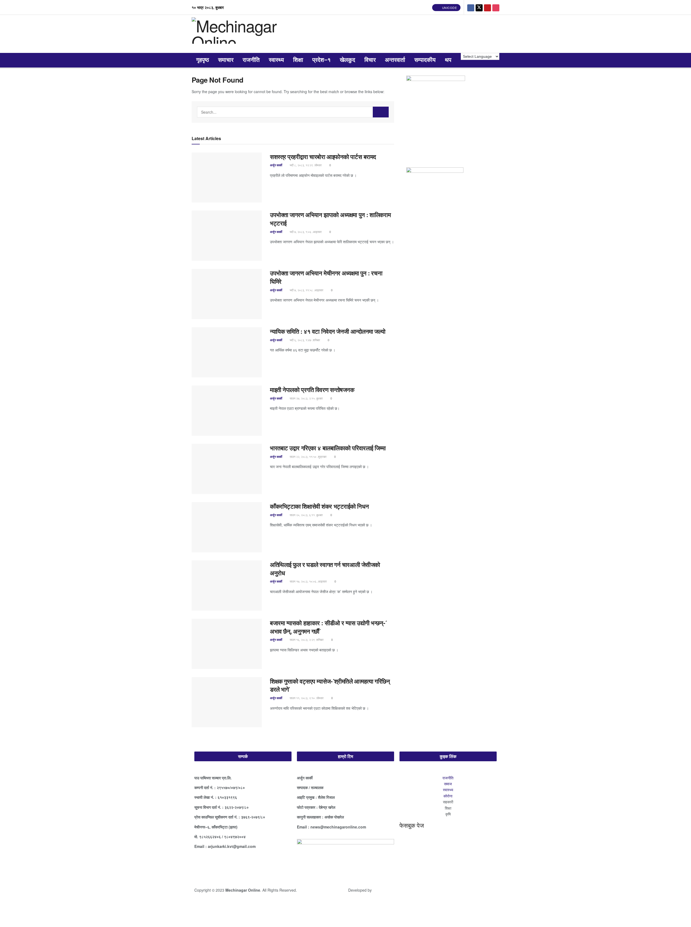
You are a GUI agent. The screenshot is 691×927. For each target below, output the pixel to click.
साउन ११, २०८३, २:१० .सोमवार (306, 698)
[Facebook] (201, 865)
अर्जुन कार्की (276, 165)
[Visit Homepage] (248, 33)
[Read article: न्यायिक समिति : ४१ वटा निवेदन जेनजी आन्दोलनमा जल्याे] (227, 352)
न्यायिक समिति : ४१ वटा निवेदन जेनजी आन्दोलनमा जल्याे (328, 331)
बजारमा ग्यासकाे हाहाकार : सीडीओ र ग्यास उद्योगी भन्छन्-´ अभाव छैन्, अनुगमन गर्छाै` (328, 626)
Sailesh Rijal (384, 890)
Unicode (449, 7)
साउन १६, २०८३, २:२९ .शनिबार (306, 639)
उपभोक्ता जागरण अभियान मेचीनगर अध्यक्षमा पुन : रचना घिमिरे (326, 277)
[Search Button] (381, 112)
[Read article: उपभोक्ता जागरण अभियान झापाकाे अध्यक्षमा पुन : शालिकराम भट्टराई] (227, 236)
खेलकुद (347, 60)
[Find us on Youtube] (487, 7)
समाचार (225, 60)
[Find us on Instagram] (495, 7)
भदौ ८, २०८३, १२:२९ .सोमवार (305, 165)
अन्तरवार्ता (395, 60)
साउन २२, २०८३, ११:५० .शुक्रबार (308, 456)
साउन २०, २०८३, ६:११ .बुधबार (306, 515)
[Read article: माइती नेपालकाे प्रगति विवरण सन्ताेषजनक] (227, 410)
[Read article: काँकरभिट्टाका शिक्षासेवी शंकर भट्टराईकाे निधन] (227, 527)
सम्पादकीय (425, 60)
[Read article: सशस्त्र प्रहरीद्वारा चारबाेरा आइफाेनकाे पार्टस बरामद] (227, 178)
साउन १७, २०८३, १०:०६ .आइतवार (308, 581)
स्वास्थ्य (276, 60)
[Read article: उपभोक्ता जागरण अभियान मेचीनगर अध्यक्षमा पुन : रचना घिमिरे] (227, 294)
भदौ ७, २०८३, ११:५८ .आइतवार (306, 290)
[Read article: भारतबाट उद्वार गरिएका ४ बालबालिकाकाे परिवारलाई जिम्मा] (227, 469)
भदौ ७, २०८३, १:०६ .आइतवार (305, 231)
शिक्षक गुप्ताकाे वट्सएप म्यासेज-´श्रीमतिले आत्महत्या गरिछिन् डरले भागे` (330, 685)
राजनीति (251, 60)
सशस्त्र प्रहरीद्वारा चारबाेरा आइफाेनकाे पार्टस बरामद (323, 156)
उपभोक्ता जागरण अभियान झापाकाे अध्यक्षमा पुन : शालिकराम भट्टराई (330, 218)
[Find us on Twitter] (479, 7)
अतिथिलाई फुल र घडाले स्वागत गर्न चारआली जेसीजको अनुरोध (325, 568)
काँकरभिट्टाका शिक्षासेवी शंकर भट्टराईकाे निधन (319, 506)
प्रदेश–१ (321, 60)
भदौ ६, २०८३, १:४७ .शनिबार (304, 340)
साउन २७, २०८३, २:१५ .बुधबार (306, 398)
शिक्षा (298, 60)
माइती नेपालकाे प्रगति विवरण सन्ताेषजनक (312, 389)
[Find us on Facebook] (470, 7)
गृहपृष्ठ (202, 60)
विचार (370, 60)
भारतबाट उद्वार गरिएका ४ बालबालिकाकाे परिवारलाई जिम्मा (328, 448)
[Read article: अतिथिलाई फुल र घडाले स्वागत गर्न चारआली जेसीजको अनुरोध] (227, 585)
